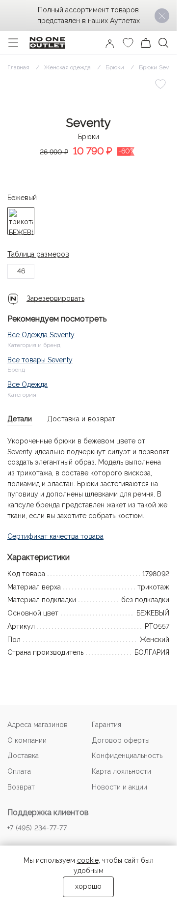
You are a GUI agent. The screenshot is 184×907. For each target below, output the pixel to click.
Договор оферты (121, 740)
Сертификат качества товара (55, 536)
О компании (27, 740)
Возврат (21, 787)
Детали (19, 419)
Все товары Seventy (40, 360)
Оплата (19, 771)
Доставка (23, 756)
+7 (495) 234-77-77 (37, 828)
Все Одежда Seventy (41, 335)
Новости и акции (119, 787)
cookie (88, 860)
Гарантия (106, 725)
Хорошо (88, 886)
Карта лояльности (121, 771)
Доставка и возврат (81, 419)
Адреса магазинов (37, 725)
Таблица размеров (38, 254)
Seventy (88, 123)
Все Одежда (27, 384)
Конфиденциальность (127, 756)
